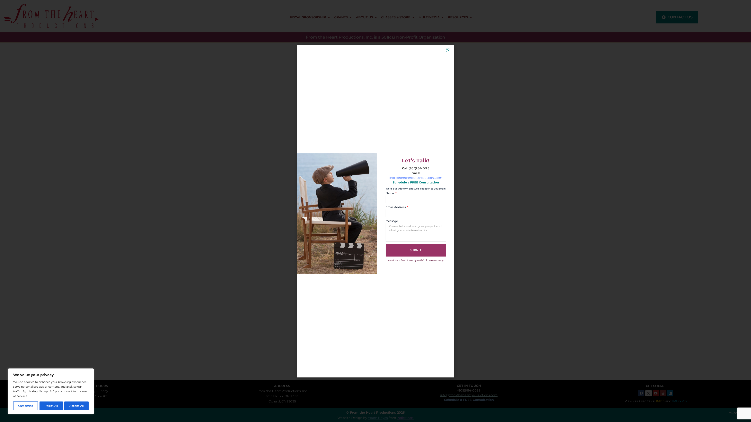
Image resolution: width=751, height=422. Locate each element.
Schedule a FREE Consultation (416, 182)
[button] (448, 50)
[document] (375, 211)
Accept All (76, 406)
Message (392, 221)
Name (390, 193)
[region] (51, 391)
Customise (25, 406)
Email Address (396, 207)
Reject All (51, 406)
